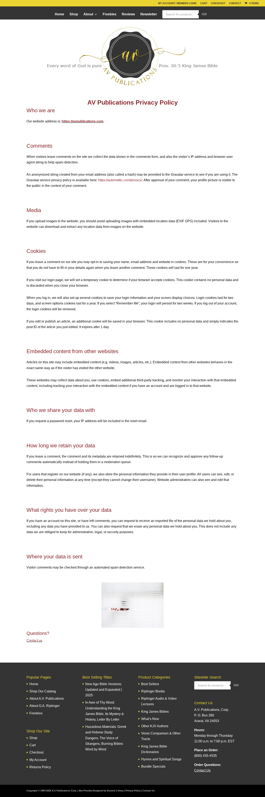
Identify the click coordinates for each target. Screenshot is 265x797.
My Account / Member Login (177, 3)
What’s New (150, 719)
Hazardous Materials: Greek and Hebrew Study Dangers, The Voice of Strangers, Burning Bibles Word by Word (105, 738)
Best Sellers (150, 684)
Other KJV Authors (154, 726)
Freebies (109, 14)
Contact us (34, 640)
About (88, 14)
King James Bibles (155, 711)
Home (59, 14)
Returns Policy (40, 767)
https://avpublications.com (82, 121)
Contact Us (148, 790)
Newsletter (148, 14)
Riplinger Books (153, 691)
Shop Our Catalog (42, 691)
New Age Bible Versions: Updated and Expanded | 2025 (103, 689)
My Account (37, 760)
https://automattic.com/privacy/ (120, 180)
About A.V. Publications (46, 698)
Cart (203, 3)
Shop (74, 14)
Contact (235, 3)
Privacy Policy (133, 790)
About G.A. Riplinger (44, 706)
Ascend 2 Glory (115, 790)
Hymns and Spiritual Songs (161, 759)
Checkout (218, 3)
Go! (204, 14)
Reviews (128, 14)
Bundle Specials (153, 766)
